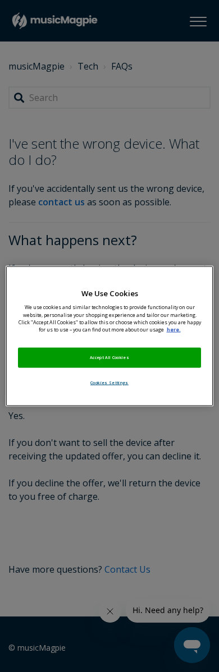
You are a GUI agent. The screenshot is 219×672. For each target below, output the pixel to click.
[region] (110, 336)
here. (174, 329)
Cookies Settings (109, 382)
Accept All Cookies (109, 357)
